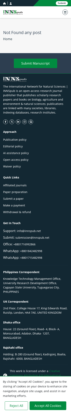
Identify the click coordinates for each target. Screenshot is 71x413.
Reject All (16, 406)
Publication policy (14, 139)
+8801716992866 (24, 244)
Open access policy (15, 160)
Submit (62, 3)
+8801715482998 (31, 258)
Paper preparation (15, 192)
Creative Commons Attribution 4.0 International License (35, 375)
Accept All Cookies (48, 406)
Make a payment (14, 205)
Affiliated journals (15, 185)
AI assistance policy (16, 153)
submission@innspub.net (32, 237)
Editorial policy (13, 146)
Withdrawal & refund (17, 212)
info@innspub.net (29, 231)
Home (7, 39)
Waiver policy (12, 166)
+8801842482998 (31, 251)
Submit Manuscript (35, 63)
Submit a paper (13, 198)
